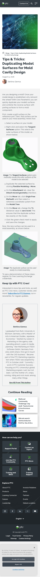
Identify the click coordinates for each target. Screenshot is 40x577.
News (25, 491)
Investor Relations (29, 488)
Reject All (18, 564)
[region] (18, 560)
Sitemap (14, 538)
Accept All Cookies (18, 559)
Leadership (6, 503)
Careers (5, 499)
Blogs (7, 53)
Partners (26, 495)
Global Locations (29, 503)
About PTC (6, 488)
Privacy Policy (28, 536)
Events (25, 499)
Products (5, 491)
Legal (8, 536)
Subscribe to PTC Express (19, 293)
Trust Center (16, 536)
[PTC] (20, 527)
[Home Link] (3, 53)
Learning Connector (9, 495)
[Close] (34, 547)
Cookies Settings (25, 538)
